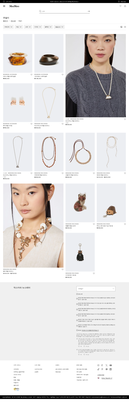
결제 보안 (16, 385)
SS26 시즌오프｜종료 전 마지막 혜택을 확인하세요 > (64, 1)
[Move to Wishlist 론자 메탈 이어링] (31, 124)
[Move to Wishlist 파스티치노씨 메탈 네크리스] (62, 124)
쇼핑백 (36, 372)
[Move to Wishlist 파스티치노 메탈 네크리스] (125, 119)
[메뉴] (4, 6)
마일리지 (16, 382)
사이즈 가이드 (17, 374)
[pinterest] (102, 369)
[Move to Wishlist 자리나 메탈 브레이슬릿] (31, 75)
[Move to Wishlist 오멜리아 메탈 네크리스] (94, 173)
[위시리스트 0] (120, 6)
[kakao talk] (107, 369)
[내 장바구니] (125, 6)
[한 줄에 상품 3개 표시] (121, 27)
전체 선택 (80, 294)
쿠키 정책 (79, 372)
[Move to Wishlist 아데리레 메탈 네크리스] (62, 173)
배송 (15, 377)
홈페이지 (5, 21)
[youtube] (111, 365)
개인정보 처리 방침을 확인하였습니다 (90, 330)
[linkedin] (111, 369)
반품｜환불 (17, 380)
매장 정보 (123, 1)
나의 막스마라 (38, 369)
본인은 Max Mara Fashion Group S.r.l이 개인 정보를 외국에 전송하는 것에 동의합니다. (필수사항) (96, 315)
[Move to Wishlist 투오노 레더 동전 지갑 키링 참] (125, 224)
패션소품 (13, 21)
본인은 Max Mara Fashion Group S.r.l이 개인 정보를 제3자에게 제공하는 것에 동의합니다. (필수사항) (96, 309)
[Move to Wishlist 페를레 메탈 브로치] (94, 224)
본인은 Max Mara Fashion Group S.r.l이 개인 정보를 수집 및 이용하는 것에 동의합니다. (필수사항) (96, 298)
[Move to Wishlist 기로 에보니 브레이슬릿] (62, 75)
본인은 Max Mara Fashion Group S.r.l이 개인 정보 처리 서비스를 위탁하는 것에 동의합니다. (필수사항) (96, 304)
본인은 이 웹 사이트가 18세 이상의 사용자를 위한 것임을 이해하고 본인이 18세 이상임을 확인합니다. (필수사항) (96, 320)
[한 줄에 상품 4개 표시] (125, 27)
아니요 (87, 346)
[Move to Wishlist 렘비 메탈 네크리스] (62, 269)
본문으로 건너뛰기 (6, 1)
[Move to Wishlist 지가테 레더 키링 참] (94, 273)
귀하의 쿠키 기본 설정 (82, 374)
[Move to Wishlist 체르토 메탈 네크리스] (125, 173)
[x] (107, 365)
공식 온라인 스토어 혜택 (62, 369)
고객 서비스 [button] (19, 2)
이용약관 (78, 377)
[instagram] (98, 365)
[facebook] (102, 365)
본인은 (88, 330)
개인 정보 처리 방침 (81, 369)
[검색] (89, 11)
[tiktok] (98, 369)
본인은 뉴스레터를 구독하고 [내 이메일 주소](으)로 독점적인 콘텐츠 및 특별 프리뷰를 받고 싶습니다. (96, 325)
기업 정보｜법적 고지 (82, 380)
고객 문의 (16, 369)
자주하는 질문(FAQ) (19, 372)
